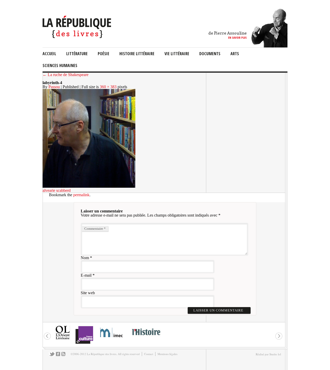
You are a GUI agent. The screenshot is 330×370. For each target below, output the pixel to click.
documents (209, 53)
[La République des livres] (77, 37)
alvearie (49, 190)
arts (234, 53)
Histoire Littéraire (136, 53)
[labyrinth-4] (89, 186)
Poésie (103, 53)
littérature (77, 53)
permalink (81, 195)
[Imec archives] (111, 339)
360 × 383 (108, 87)
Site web (88, 293)
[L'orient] (62, 339)
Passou (54, 87)
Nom (85, 258)
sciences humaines (60, 65)
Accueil (49, 53)
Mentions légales (167, 354)
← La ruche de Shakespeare (65, 74)
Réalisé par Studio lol (268, 354)
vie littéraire (176, 53)
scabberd (63, 190)
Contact (148, 354)
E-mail (86, 275)
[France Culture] (84, 343)
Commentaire (95, 229)
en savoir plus (237, 37)
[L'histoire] (146, 338)
